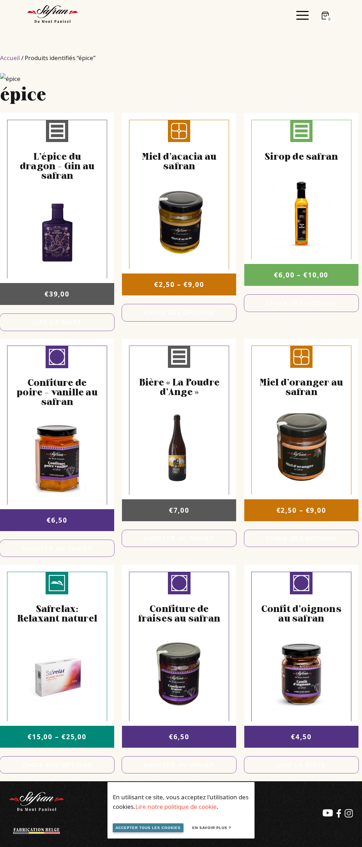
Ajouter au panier (57, 548)
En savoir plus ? (211, 828)
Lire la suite (57, 322)
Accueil (10, 58)
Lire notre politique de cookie (176, 806)
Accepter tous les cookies (148, 828)
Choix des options (179, 312)
